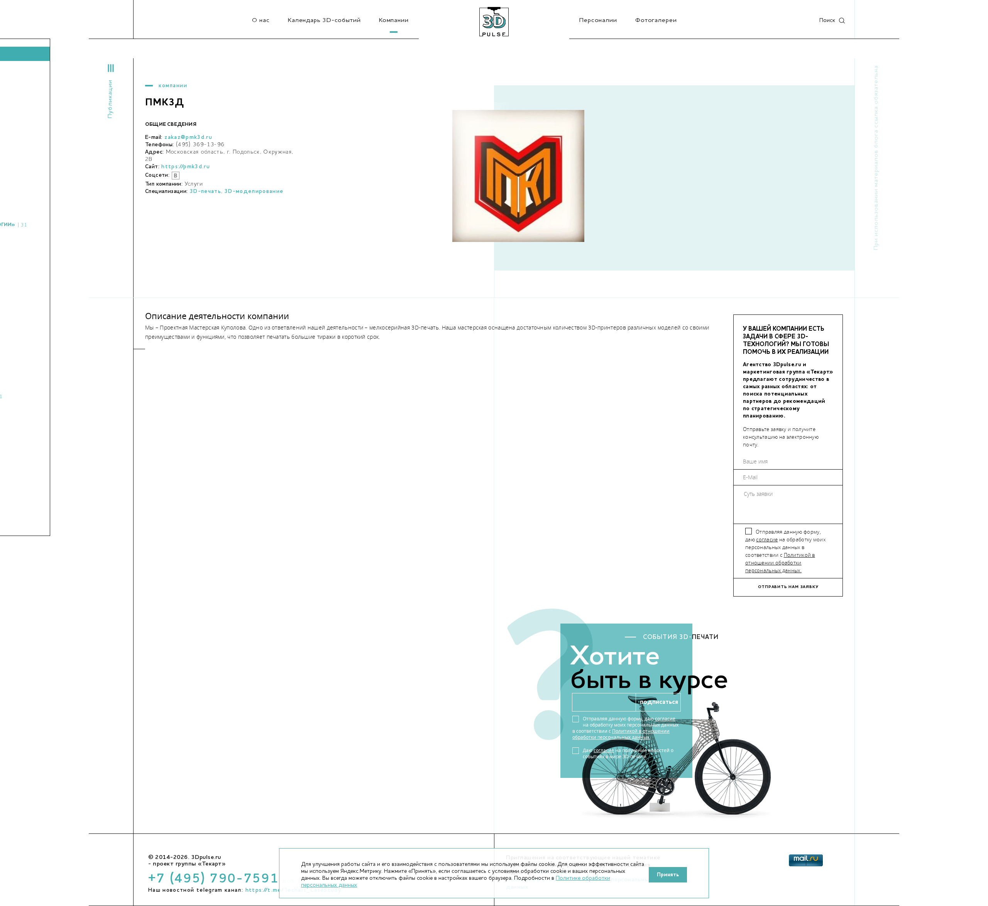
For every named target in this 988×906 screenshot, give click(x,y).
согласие (767, 539)
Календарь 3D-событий (324, 20)
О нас (261, 20)
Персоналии (598, 20)
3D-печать (205, 191)
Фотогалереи (656, 20)
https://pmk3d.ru (185, 166)
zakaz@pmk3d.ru (188, 137)
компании (173, 85)
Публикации (110, 99)
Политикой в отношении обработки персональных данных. (780, 562)
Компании (394, 20)
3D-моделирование (254, 191)
